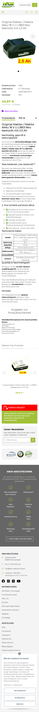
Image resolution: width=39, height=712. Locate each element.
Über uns (5, 598)
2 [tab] (20, 71)
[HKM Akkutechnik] (8, 5)
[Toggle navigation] (3, 11)
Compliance (6, 631)
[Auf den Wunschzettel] (32, 36)
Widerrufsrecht (7, 643)
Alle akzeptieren (20, 690)
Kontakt (5, 602)
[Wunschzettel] (31, 12)
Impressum (7, 685)
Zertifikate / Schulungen (11, 591)
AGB (3, 627)
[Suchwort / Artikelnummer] (34, 5)
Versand (17, 104)
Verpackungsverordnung (11, 650)
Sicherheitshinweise (9, 595)
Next (34, 372)
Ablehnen (20, 704)
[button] (27, 12)
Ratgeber (5, 614)
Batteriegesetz (7, 646)
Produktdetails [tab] (8, 118)
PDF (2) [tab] (22, 118)
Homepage (6, 618)
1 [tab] (18, 71)
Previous (4, 372)
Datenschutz (17, 685)
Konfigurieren (20, 698)
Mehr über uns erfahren (20, 539)
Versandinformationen (10, 610)
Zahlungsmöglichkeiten (11, 606)
